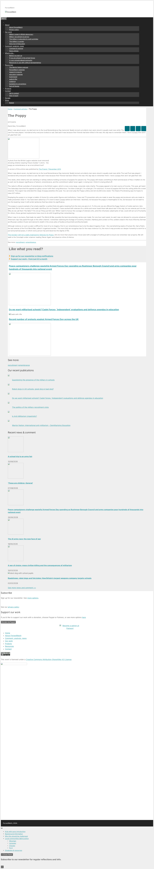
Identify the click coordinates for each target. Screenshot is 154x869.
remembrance (30, 242)
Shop (7, 100)
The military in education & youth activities (23, 39)
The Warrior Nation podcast (18, 67)
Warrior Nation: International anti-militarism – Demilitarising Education (41, 425)
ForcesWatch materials (17, 70)
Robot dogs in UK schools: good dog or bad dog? (33, 389)
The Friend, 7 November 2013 (50, 169)
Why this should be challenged (16, 836)
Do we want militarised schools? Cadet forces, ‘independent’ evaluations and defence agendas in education (64, 309)
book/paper (13, 77)
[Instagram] (138, 128)
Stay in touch (13, 95)
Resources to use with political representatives (25, 62)
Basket (11, 103)
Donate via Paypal (8, 622)
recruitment (20, 242)
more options (32, 598)
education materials (16, 74)
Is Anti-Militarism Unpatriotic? (24, 416)
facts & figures (14, 86)
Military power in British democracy (21, 34)
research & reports (15, 72)
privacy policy (13, 607)
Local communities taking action (17, 839)
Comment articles (20, 109)
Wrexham (12, 841)
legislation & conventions (17, 84)
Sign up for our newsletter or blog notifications (32, 256)
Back (11, 848)
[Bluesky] (132, 128)
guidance (12, 81)
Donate (7, 98)
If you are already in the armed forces (22, 58)
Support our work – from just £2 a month (29, 259)
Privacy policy (14, 29)
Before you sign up (15, 55)
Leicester (12, 843)
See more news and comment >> (22, 588)
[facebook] (127, 128)
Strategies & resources (13, 850)
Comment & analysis (16, 48)
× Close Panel (7, 854)
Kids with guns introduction (15, 832)
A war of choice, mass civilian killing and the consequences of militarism (40, 565)
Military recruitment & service (19, 37)
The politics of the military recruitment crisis (30, 407)
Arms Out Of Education (17, 44)
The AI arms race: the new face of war (24, 539)
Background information (14, 834)
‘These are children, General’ (20, 483)
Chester (12, 846)
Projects (8, 89)
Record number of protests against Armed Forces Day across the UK (44, 319)
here (84, 617)
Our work (8, 32)
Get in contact (14, 93)
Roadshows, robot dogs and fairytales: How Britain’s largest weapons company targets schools (49, 578)
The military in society (16, 41)
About (7, 25)
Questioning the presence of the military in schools (33, 380)
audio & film (13, 79)
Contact (8, 91)
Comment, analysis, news (14, 46)
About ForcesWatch (16, 27)
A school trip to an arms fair (20, 456)
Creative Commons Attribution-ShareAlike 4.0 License (48, 659)
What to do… (9, 53)
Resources (9, 65)
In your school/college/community (20, 60)
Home (10, 109)
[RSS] (143, 128)
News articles (13, 51)
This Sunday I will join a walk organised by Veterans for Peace (31, 235)
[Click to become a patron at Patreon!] (70, 628)
